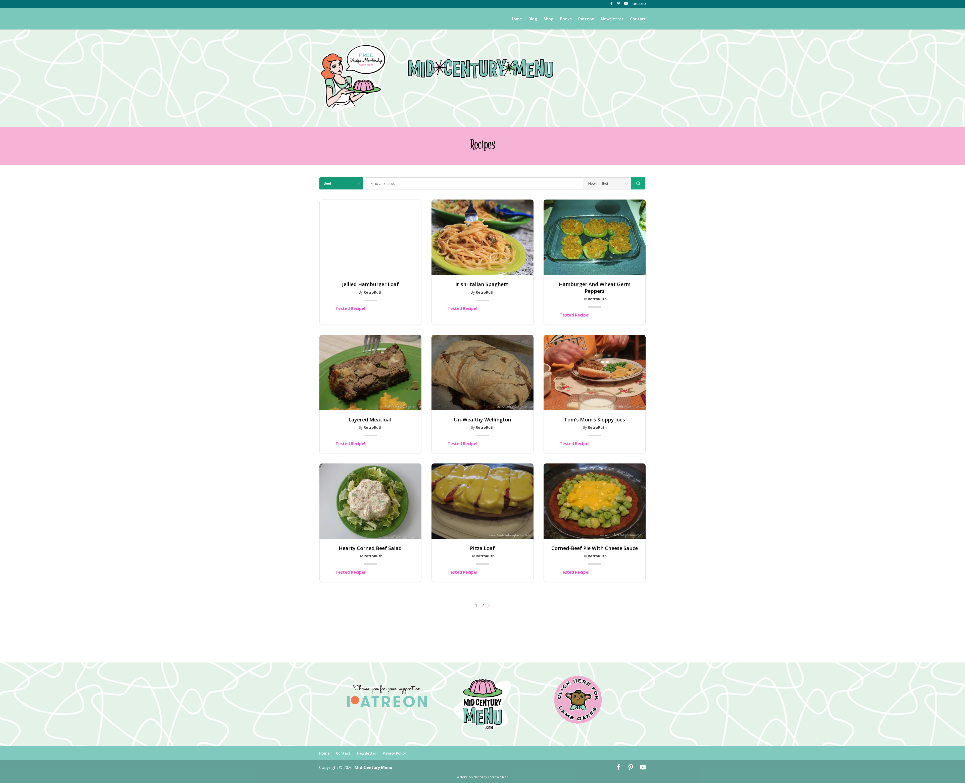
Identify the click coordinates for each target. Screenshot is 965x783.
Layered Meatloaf (370, 419)
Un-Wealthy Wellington (482, 419)
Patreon (586, 19)
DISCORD (639, 4)
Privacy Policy (394, 753)
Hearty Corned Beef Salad (370, 548)
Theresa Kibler (498, 777)
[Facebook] (611, 5)
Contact (638, 19)
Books (566, 19)
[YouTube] (626, 5)
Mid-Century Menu (373, 767)
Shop (548, 19)
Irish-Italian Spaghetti (482, 284)
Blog (532, 19)
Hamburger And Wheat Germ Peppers (595, 287)
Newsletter (612, 19)
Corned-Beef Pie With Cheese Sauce (594, 548)
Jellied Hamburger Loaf (370, 284)
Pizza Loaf (482, 548)
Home (516, 19)
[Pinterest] (618, 5)
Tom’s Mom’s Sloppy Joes (594, 419)
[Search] (638, 183)
